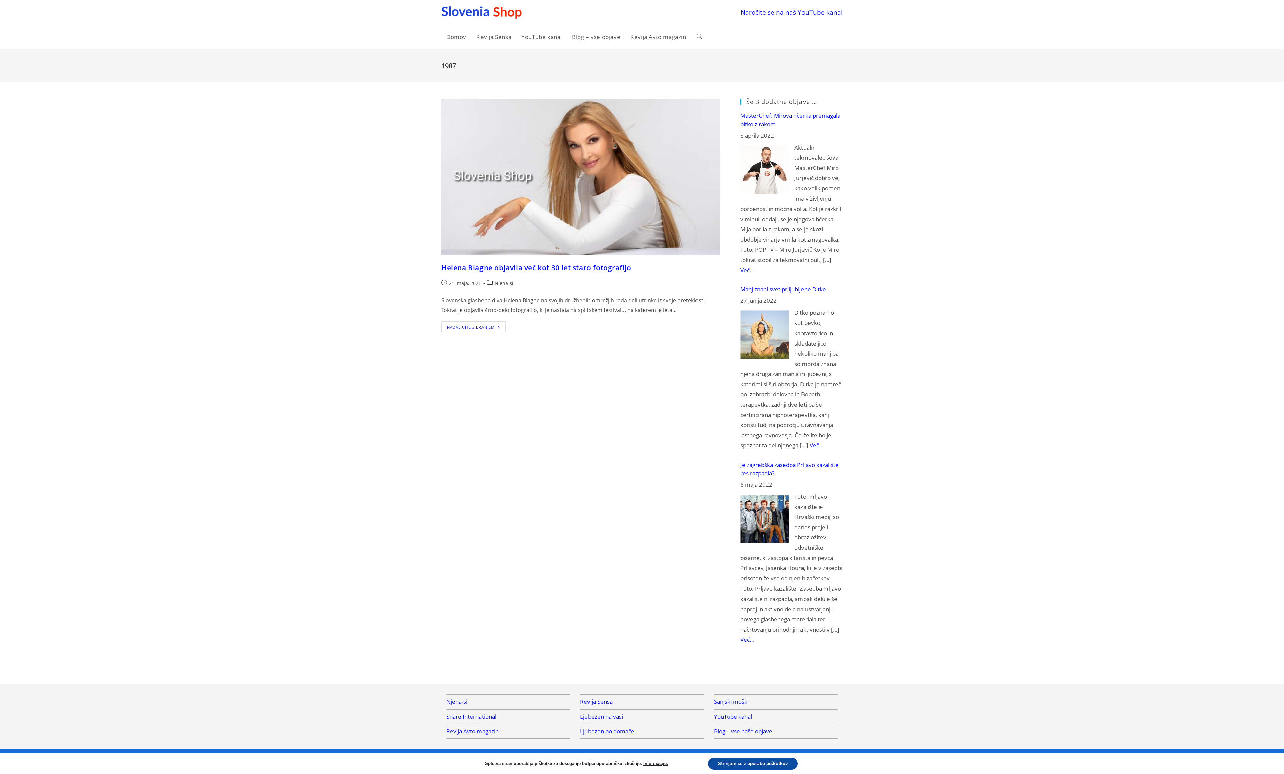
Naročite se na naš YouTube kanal (792, 12)
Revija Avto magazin (472, 731)
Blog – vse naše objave (743, 731)
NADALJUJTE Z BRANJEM (476, 328)
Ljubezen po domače (607, 731)
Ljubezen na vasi (601, 716)
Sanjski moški (731, 701)
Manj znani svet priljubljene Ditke (783, 289)
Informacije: (655, 763)
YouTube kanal (733, 716)
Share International (471, 716)
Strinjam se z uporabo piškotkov (753, 763)
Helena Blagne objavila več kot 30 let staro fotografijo (536, 267)
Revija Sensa (596, 701)
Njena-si (504, 283)
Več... (747, 270)
